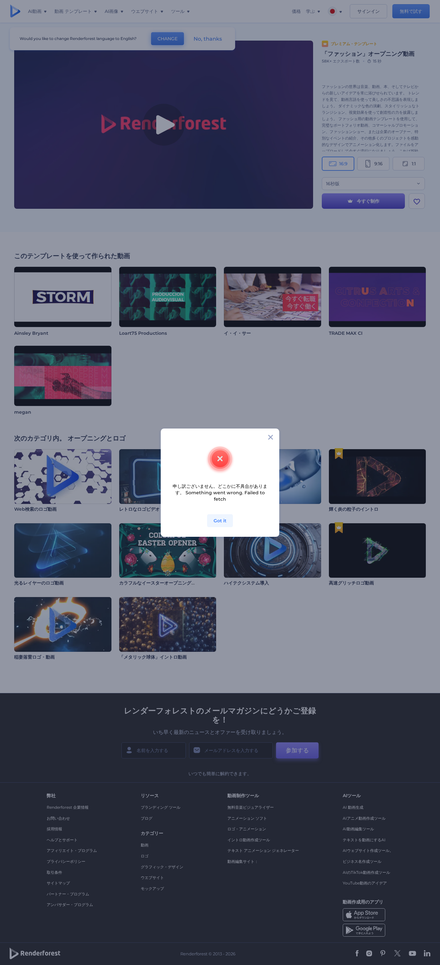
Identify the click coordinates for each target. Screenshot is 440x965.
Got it (220, 521)
